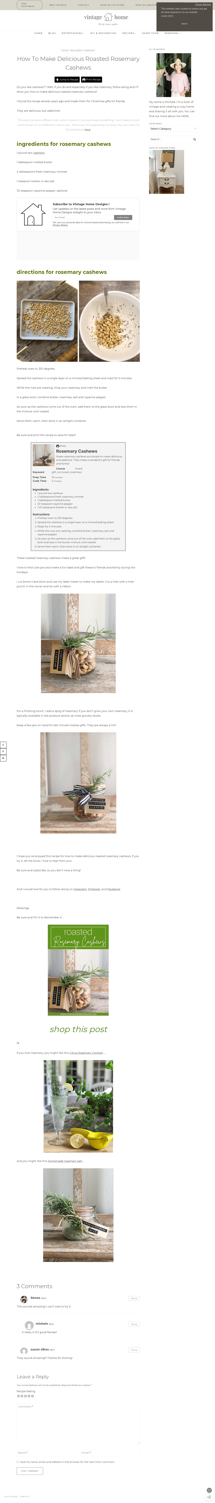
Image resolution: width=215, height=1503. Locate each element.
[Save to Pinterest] (3, 751)
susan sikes (40, 1349)
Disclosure (11, 1497)
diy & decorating (103, 33)
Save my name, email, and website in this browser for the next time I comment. (67, 1461)
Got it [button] (184, 24)
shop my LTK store (112, 5)
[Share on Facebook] (3, 745)
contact (83, 5)
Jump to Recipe (68, 79)
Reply (134, 1298)
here (87, 129)
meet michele (58, 5)
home (38, 33)
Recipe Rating (26, 1391)
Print (62, 445)
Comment (25, 1406)
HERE (185, 116)
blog (52, 33)
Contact (25, 1497)
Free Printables (28, 5)
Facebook (113, 889)
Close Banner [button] (203, 5)
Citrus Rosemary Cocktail (86, 1053)
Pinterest (94, 889)
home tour (150, 33)
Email (86, 1452)
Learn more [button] (167, 15)
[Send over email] (3, 758)
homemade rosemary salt (65, 1161)
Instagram (80, 889)
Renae (35, 1298)
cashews (39, 152)
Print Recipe (93, 79)
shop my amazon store (151, 5)
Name (23, 1452)
